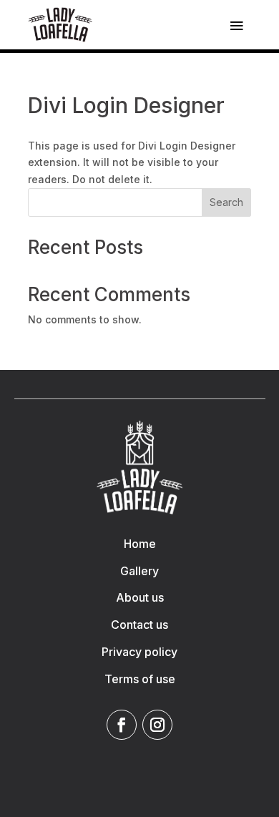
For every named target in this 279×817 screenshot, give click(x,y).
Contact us (139, 624)
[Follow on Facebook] (122, 725)
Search (226, 202)
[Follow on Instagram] (157, 725)
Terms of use (139, 679)
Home (140, 544)
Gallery (139, 571)
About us (140, 597)
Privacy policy (139, 652)
